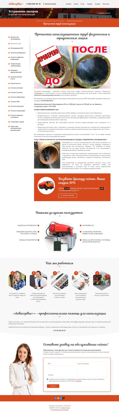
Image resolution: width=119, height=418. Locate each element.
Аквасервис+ (16, 4)
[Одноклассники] (58, 398)
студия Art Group (65, 408)
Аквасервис (39, 93)
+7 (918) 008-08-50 (33, 4)
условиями (78, 381)
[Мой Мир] (61, 398)
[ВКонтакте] (56, 398)
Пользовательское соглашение (59, 410)
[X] (63, 398)
